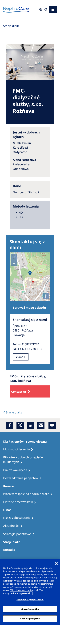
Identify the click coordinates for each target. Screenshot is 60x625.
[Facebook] (9, 425)
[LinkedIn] (30, 425)
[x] (20, 425)
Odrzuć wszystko (30, 609)
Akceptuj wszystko (30, 618)
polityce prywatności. (21, 593)
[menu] (53, 9)
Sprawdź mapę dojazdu (29, 307)
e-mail (20, 357)
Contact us (19, 391)
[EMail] (40, 425)
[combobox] (20, 22)
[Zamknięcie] (56, 563)
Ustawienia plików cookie (30, 599)
